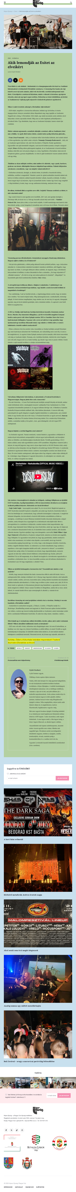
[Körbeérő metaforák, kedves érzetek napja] (38, 868)
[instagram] (22, 1130)
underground (37, 648)
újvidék (56, 648)
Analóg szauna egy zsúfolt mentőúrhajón (22, 1006)
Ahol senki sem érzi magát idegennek (21, 950)
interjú (19, 648)
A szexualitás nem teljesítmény (19, 660)
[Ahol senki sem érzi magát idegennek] (38, 923)
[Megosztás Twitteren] (15, 80)
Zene (15, 11)
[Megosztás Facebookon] (10, 80)
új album (48, 648)
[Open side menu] (5, 2)
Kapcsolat (19, 1187)
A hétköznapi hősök (61, 660)
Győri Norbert (16, 72)
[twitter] (11, 1130)
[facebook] (6, 1130)
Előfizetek (40, 1187)
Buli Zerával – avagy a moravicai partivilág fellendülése (29, 1061)
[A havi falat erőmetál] (38, 812)
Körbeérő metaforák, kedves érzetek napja (23, 895)
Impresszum (8, 1187)
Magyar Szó (30, 1187)
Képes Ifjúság (8, 11)
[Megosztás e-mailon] (21, 80)
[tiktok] (17, 1130)
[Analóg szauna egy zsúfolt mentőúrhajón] (38, 979)
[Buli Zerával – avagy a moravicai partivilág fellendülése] (38, 1034)
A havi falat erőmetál (13, 839)
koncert (27, 648)
